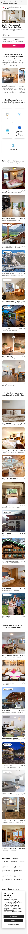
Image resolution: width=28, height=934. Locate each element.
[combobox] (13, 36)
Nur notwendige (13, 920)
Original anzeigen (12, 3)
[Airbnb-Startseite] (3, 7)
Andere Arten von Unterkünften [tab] (9, 861)
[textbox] (7, 41)
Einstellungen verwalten (13, 924)
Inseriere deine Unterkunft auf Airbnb (13, 7)
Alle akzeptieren (13, 916)
